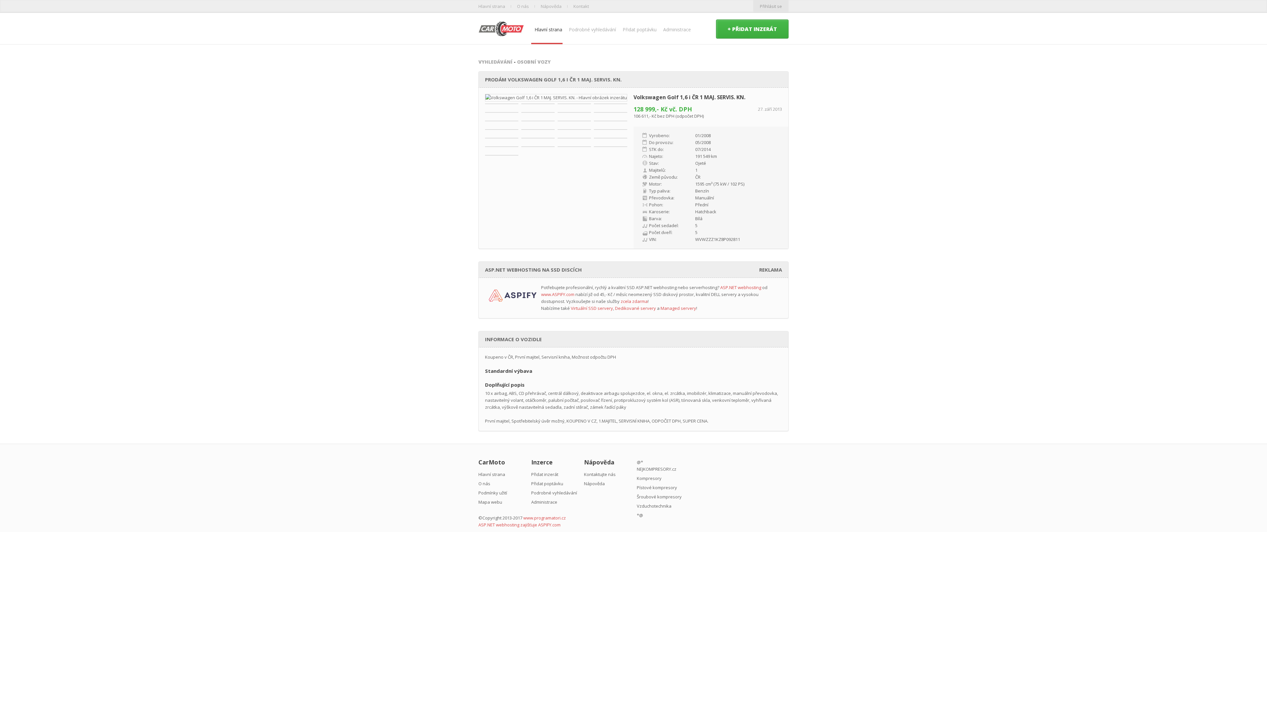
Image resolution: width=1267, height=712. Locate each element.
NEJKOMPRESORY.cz (656, 469)
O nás (523, 6)
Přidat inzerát (544, 474)
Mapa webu (490, 502)
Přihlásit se (771, 6)
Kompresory (649, 478)
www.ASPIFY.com (557, 294)
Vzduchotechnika (654, 506)
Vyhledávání (495, 62)
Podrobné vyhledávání (592, 29)
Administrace (677, 29)
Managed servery (678, 308)
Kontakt (581, 6)
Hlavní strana (491, 6)
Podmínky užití (492, 493)
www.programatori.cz (544, 518)
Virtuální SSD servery (592, 308)
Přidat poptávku (640, 29)
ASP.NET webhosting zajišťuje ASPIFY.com (519, 525)
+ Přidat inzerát (752, 29)
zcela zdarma (634, 301)
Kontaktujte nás (600, 474)
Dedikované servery (635, 308)
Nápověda (551, 6)
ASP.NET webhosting (740, 287)
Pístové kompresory (657, 487)
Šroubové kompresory (659, 497)
